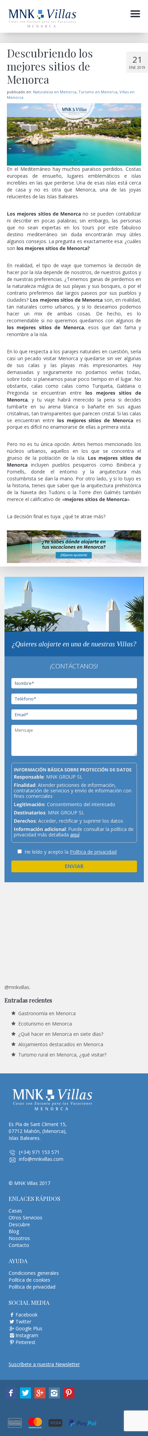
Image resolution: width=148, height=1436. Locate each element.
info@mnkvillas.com (41, 1159)
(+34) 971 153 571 (39, 1152)
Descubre (19, 1224)
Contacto (19, 1245)
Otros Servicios (25, 1217)
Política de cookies (29, 1280)
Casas (15, 1210)
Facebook (26, 1314)
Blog (14, 1231)
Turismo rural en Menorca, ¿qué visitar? (62, 1054)
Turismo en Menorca (97, 91)
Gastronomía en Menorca (47, 1013)
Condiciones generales (34, 1273)
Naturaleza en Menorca (54, 91)
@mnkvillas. (17, 987)
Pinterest (25, 1342)
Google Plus (28, 1328)
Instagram (26, 1335)
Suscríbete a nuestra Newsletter (44, 1364)
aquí (75, 834)
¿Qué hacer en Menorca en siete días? (60, 1034)
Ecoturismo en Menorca (45, 1023)
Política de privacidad (93, 852)
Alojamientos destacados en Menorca (60, 1044)
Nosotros (19, 1238)
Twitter (23, 1321)
